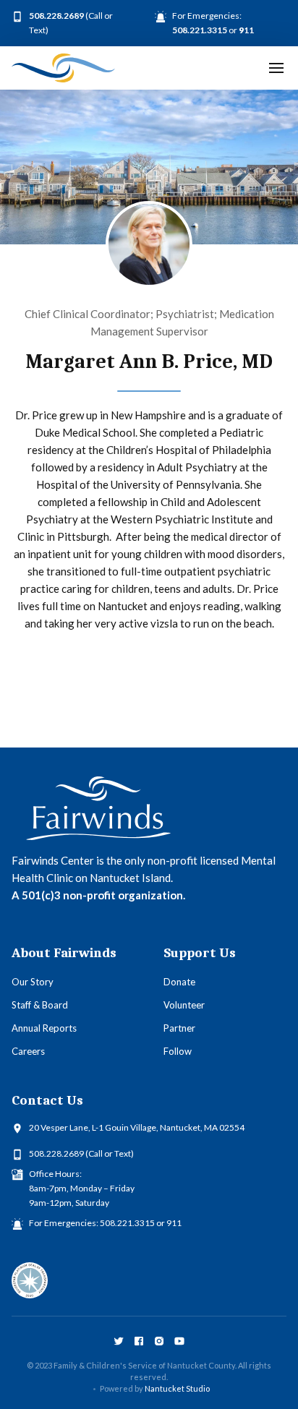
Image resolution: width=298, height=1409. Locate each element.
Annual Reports (44, 1028)
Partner (179, 1028)
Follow (177, 1051)
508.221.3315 (127, 1222)
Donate (179, 982)
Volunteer (184, 1005)
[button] (276, 68)
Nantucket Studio (177, 1388)
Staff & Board (40, 1005)
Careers (28, 1051)
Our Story (33, 982)
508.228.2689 (56, 1153)
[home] (63, 68)
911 (174, 1222)
